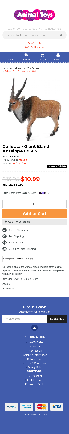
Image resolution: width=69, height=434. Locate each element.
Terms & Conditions (35, 363)
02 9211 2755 (34, 47)
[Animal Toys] (34, 13)
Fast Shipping (16, 236)
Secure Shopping (18, 230)
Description (8, 259)
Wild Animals (33, 68)
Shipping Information (35, 354)
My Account (35, 376)
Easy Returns (16, 242)
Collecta (15, 156)
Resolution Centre (34, 384)
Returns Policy (34, 359)
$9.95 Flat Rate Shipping (22, 248)
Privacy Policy (35, 367)
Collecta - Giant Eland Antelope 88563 (20, 71)
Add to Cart (34, 213)
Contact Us (35, 350)
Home (5, 68)
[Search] (62, 35)
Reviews (20, 259)
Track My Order (35, 380)
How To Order (35, 342)
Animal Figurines (17, 68)
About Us (34, 346)
